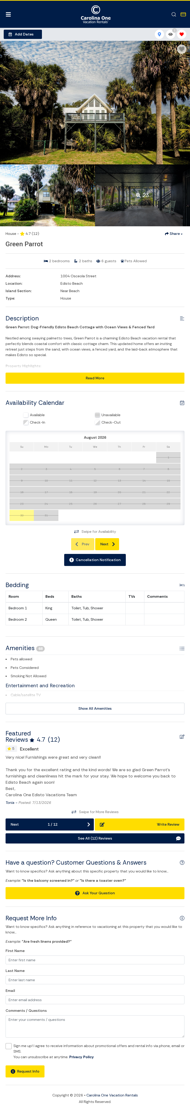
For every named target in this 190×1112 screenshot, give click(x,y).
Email (10, 990)
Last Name (15, 970)
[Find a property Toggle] (173, 14)
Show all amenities (95, 708)
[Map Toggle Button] (159, 34)
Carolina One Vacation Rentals (112, 1095)
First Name (15, 950)
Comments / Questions (26, 1010)
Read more (95, 378)
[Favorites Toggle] (181, 34)
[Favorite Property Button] (181, 49)
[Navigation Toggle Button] (8, 14)
